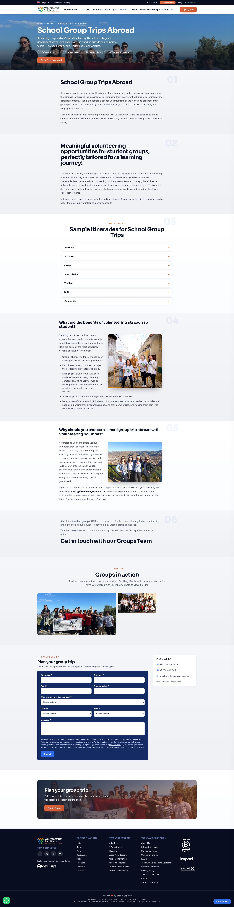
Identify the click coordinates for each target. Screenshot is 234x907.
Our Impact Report (149, 851)
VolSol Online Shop (149, 882)
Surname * (99, 675)
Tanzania (81, 866)
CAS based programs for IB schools (110, 521)
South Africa (71, 274)
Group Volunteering (118, 855)
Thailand (69, 283)
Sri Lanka (69, 256)
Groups (123, 9)
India (79, 843)
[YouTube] (60, 853)
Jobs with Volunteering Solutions (156, 863)
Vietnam (69, 247)
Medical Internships (150, 9)
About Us (167, 9)
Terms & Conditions (150, 874)
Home (40, 23)
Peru (79, 851)
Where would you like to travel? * (56, 697)
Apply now (188, 9)
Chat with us (222, 901)
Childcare (113, 851)
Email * (44, 686)
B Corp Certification (150, 847)
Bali (66, 292)
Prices (134, 9)
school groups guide (80, 524)
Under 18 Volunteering (119, 866)
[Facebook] (40, 853)
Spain (79, 859)
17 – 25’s (85, 9)
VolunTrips (110, 9)
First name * (46, 675)
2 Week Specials (116, 847)
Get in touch (169, 2)
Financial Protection (150, 866)
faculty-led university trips (145, 521)
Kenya (67, 265)
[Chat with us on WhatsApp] (6, 900)
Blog (180, 2)
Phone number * (101, 686)
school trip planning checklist (103, 530)
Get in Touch (54, 808)
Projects (96, 9)
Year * (97, 708)
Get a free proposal (51, 60)
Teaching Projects (117, 863)
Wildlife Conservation (118, 870)
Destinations (70, 9)
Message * (46, 720)
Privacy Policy (115, 745)
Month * (44, 708)
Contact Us (146, 878)
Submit (47, 754)
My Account (192, 2)
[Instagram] (46, 853)
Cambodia (70, 301)
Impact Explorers (124, 896)
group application (127, 524)
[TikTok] (53, 853)
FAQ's (144, 859)
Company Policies (149, 855)
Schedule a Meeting (62, 2)
